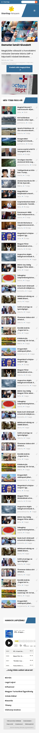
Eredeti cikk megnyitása (19, 67)
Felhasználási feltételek (14, 721)
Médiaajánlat (29, 724)
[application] (20, 84)
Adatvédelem (27, 721)
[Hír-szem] (12, 10)
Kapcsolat (10, 724)
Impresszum (19, 724)
